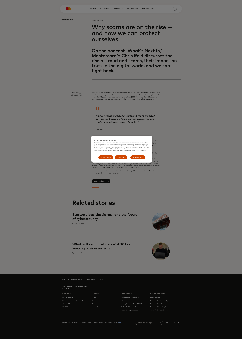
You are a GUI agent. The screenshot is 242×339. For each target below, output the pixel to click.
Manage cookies (138, 157)
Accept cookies (106, 157)
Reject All (121, 157)
